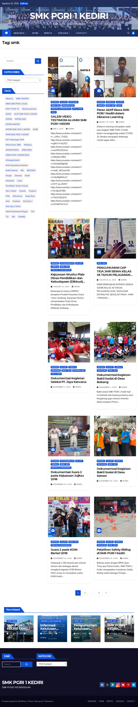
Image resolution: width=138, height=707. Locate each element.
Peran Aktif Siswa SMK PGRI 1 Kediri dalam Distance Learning (113, 113)
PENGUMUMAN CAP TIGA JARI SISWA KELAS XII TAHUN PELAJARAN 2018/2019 (114, 273)
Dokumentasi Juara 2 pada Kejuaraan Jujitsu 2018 (67, 475)
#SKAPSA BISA (12, 150)
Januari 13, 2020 (61, 287)
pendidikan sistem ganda (17, 186)
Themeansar (48, 701)
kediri (27, 175)
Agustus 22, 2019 (108, 280)
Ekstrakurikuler (67, 263)
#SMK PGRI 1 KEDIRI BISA (17, 155)
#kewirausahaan (29, 109)
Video (53, 112)
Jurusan (101, 105)
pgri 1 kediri (11, 191)
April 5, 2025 (116, 633)
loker (19, 181)
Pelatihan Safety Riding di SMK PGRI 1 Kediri (114, 551)
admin (71, 129)
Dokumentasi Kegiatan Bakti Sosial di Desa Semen (114, 472)
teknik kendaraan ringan (17, 211)
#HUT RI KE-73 (12, 109)
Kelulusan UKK (55, 621)
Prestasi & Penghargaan (61, 109)
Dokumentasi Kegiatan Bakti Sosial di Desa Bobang (114, 378)
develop (18, 175)
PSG (8, 196)
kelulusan (10, 181)
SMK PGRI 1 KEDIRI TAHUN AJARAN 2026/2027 (18, 630)
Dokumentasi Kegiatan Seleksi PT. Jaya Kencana (68, 380)
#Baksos (9, 98)
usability (21, 217)
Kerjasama (73, 102)
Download (110, 102)
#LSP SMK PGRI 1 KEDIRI (25, 114)
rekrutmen (17, 196)
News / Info (55, 105)
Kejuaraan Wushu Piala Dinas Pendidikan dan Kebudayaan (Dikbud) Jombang (67, 280)
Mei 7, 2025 (81, 633)
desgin (9, 175)
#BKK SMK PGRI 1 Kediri (16, 104)
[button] (128, 33)
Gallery (63, 102)
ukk (13, 217)
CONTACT (81, 33)
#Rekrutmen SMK (13, 145)
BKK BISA (31, 170)
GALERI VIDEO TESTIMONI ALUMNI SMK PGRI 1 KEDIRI (69, 120)
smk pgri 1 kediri (13, 206)
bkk (22, 170)
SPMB (35, 33)
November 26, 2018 (62, 484)
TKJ (32, 211)
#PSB (35, 129)
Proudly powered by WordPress (14, 701)
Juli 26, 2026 (15, 633)
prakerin (32, 191)
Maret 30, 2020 (106, 122)
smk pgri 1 (27, 201)
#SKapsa (28, 145)
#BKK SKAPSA (22, 98)
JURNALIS (54, 266)
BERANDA (19, 33)
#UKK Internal (12, 170)
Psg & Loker (77, 109)
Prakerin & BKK (68, 105)
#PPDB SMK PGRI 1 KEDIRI (18, 129)
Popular (22, 191)
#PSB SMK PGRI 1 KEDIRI (17, 134)
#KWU (8, 114)
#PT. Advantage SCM (15, 140)
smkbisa (16, 201)
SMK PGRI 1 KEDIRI (69, 16)
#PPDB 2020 (20, 119)
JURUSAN (63, 33)
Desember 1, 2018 (62, 387)
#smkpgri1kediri (13, 160)
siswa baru (30, 196)
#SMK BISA (27, 150)
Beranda (54, 102)
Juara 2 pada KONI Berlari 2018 (64, 551)
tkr (7, 217)
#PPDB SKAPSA (13, 124)
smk (8, 201)
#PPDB (9, 119)
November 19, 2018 (62, 558)
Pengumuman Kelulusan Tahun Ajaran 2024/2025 (85, 630)
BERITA (48, 33)
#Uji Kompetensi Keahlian (17, 165)
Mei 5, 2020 (58, 129)
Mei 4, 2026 (48, 633)
